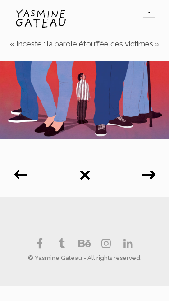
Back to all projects (84, 172)
